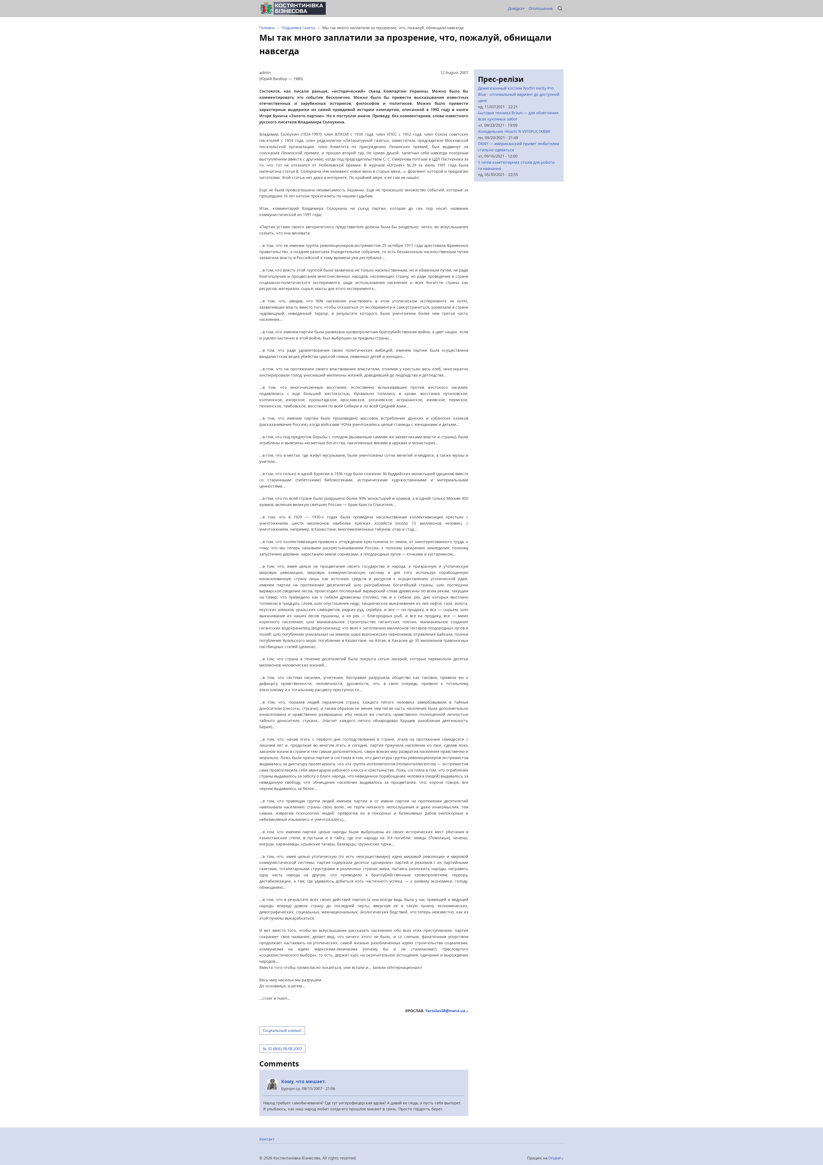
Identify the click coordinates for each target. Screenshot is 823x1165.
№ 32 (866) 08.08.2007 (282, 1048)
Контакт (267, 1139)
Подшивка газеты (298, 27)
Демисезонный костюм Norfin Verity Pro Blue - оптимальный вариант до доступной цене (518, 94)
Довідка (515, 8)
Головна (267, 27)
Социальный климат (282, 1030)
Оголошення (541, 8)
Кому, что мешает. (303, 1081)
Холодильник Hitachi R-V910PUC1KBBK (514, 131)
